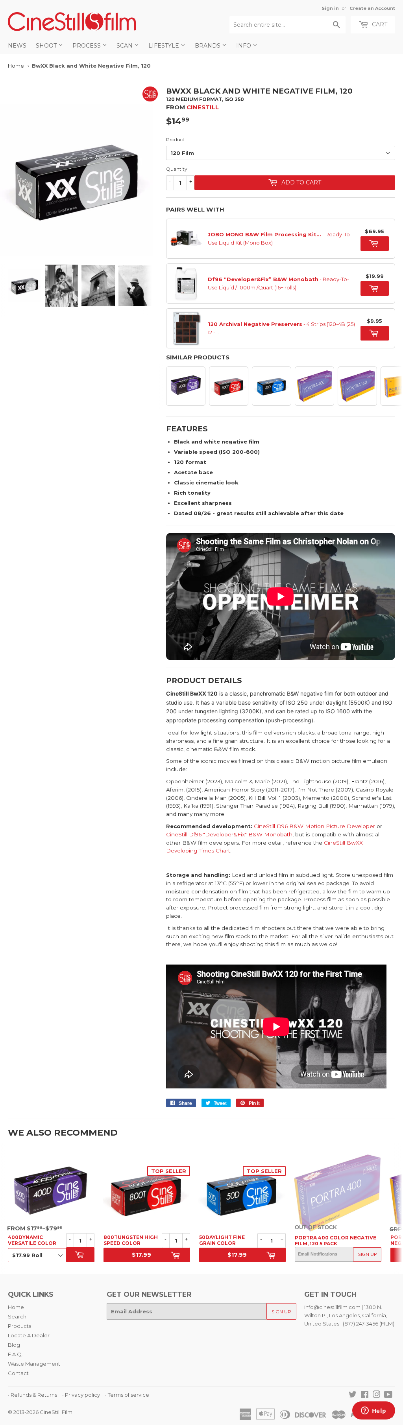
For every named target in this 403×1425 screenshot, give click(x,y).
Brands (208, 45)
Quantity (176, 169)
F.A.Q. (15, 1354)
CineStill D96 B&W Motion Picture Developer (314, 826)
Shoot (47, 45)
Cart (378, 24)
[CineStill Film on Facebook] (364, 1395)
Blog (14, 1345)
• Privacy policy (81, 1395)
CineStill (203, 107)
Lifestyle (164, 45)
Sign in (330, 8)
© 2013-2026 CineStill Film (40, 1412)
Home (16, 66)
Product (175, 139)
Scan (125, 45)
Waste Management (34, 1364)
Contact (18, 1373)
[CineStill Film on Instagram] (377, 1395)
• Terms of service (127, 1395)
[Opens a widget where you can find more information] (373, 1411)
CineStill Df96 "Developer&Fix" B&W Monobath (229, 834)
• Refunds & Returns (32, 1395)
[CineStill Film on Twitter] (353, 1395)
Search (17, 1316)
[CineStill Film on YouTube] (388, 1395)
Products (19, 1326)
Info (244, 45)
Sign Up (367, 1254)
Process (87, 45)
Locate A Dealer (29, 1335)
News (17, 45)
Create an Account (372, 8)
